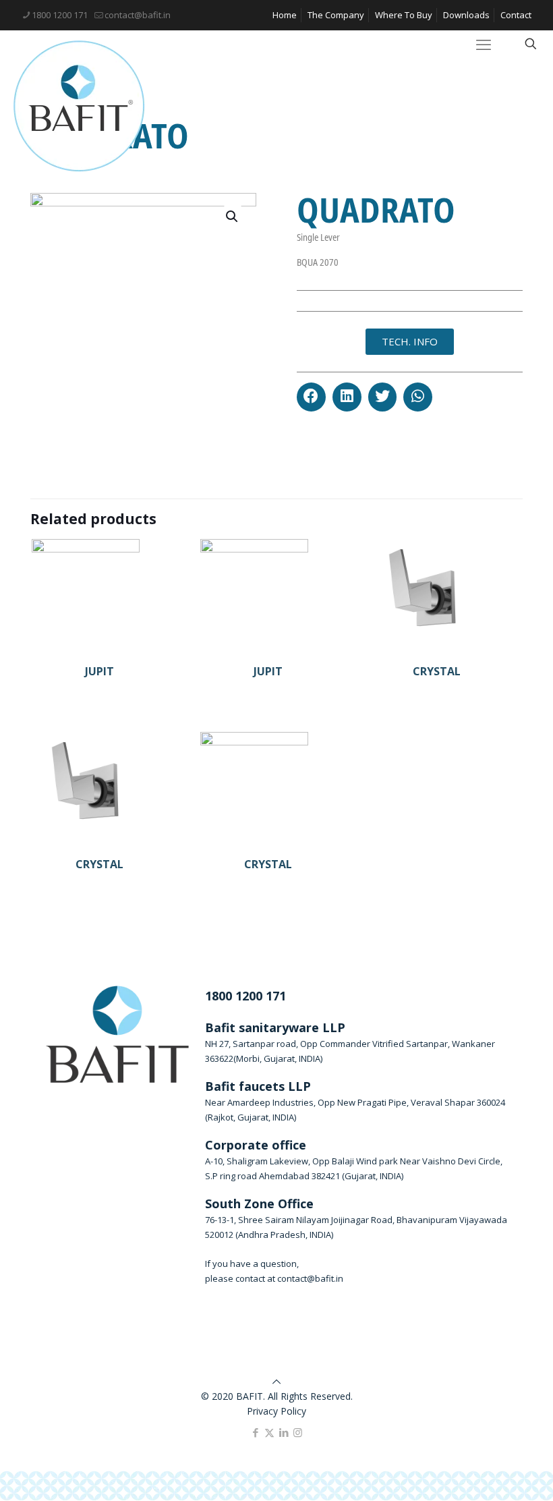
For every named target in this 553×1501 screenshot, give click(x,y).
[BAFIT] (79, 106)
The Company (336, 15)
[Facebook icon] (255, 1432)
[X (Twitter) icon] (269, 1432)
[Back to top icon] (276, 1381)
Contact (515, 15)
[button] (311, 397)
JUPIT (99, 671)
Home (284, 15)
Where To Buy (403, 15)
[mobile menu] (483, 43)
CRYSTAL (437, 671)
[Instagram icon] (298, 1432)
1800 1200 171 (60, 15)
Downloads (466, 15)
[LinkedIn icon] (284, 1432)
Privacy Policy (276, 1411)
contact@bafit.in (138, 15)
